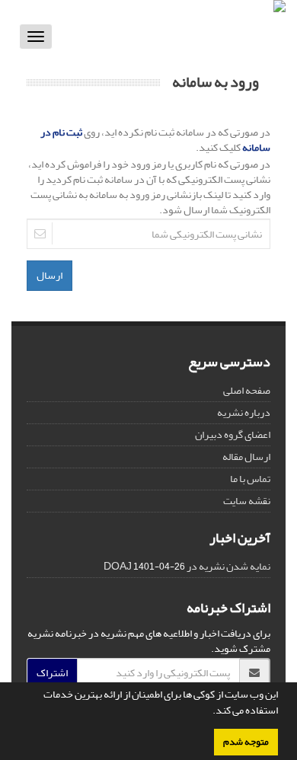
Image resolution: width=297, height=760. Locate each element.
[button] (208, 712)
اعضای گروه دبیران (232, 434)
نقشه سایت (246, 500)
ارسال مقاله (246, 456)
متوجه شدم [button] (246, 742)
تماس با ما (250, 478)
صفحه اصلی (246, 390)
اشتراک (52, 673)
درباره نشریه (243, 412)
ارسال (49, 275)
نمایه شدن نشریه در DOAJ (187, 566)
